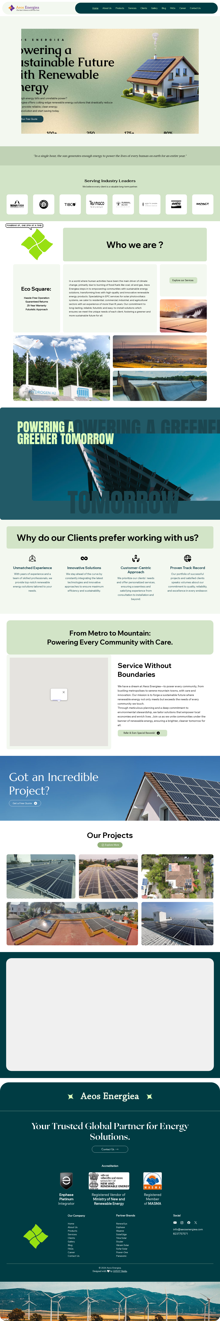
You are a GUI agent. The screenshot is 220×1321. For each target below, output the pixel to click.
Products (72, 1230)
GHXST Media (120, 1271)
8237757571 (181, 1233)
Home (71, 1223)
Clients (71, 1238)
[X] (196, 1222)
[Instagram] (182, 1222)
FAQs (70, 1248)
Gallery (71, 1241)
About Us (73, 1227)
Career (71, 1252)
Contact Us (73, 1256)
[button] (107, 8)
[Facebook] (189, 1222)
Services (72, 1234)
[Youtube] (175, 1222)
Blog (70, 1245)
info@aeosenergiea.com (188, 1229)
